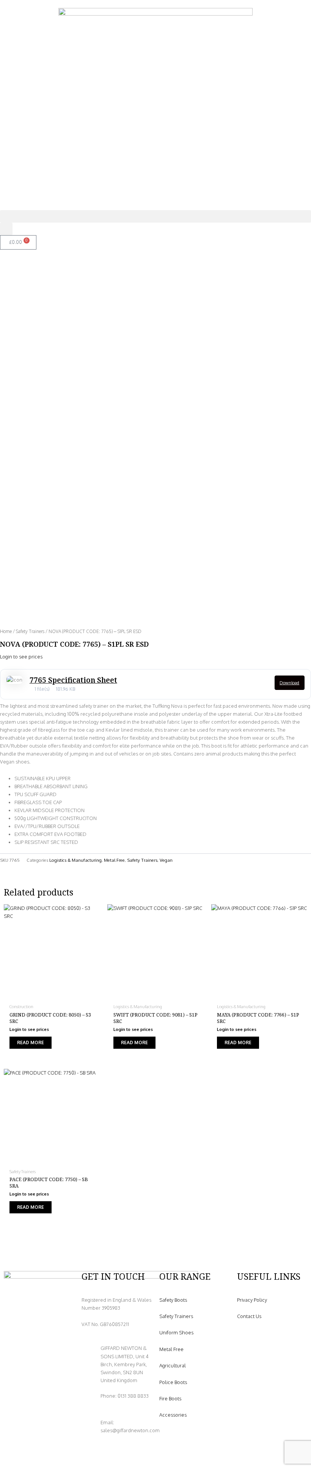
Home (6, 631)
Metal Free (114, 860)
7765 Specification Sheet (73, 680)
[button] (155, 216)
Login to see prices (21, 657)
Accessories (173, 1415)
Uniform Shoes (176, 1332)
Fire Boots (170, 1398)
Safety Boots (173, 1300)
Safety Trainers (30, 631)
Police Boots (173, 1382)
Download (289, 682)
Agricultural (172, 1365)
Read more (30, 1042)
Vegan (166, 860)
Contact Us (249, 1316)
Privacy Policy (252, 1300)
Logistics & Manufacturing (75, 860)
